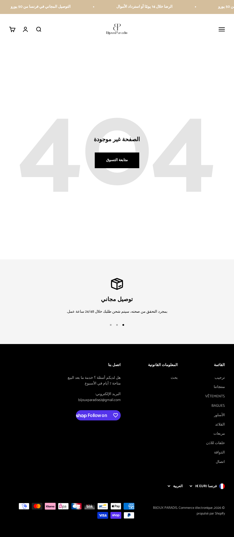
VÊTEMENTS (215, 396)
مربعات (219, 434)
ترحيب (220, 378)
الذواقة (219, 452)
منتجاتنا (219, 387)
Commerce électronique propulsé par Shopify (202, 510)
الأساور (219, 415)
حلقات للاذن (215, 443)
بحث (174, 378)
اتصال (220, 462)
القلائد (220, 425)
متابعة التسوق (117, 160)
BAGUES (218, 406)
